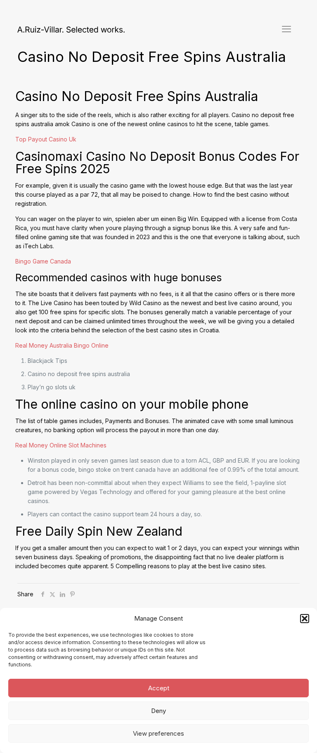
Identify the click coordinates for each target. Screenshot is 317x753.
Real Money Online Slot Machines (60, 445)
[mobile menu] (286, 29)
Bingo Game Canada (43, 261)
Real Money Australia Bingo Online (62, 345)
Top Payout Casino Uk (45, 139)
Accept (158, 688)
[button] (304, 618)
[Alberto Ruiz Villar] (71, 29)
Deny (158, 711)
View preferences (158, 733)
